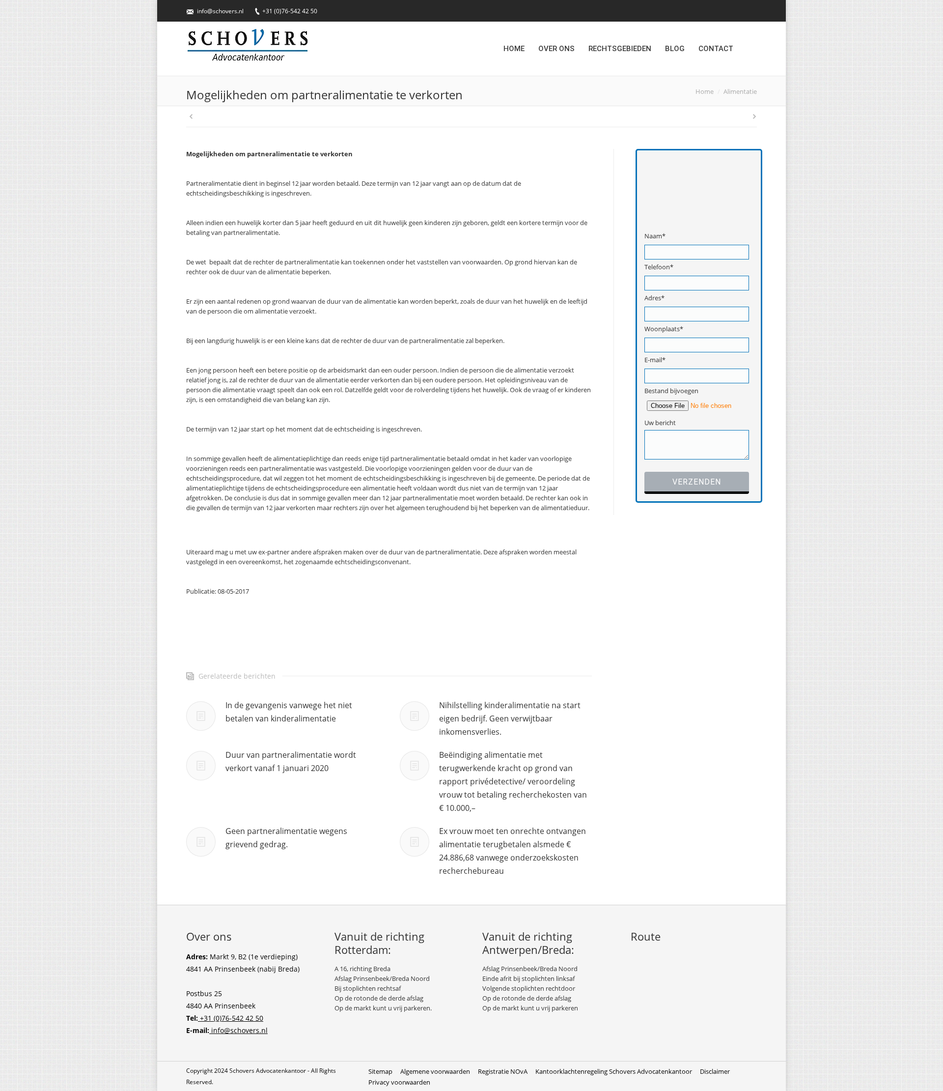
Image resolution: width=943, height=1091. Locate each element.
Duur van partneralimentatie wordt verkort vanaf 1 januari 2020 (290, 761)
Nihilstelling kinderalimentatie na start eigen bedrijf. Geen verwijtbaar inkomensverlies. (510, 718)
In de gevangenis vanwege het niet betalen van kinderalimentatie (288, 712)
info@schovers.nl (220, 11)
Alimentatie (740, 91)
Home (704, 91)
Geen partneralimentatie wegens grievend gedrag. (286, 838)
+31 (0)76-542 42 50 (289, 11)
